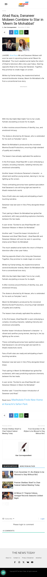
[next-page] (7, 503)
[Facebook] (11, 32)
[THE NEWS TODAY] (23, 4)
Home (4, 11)
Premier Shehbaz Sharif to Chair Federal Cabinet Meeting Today (11, 431)
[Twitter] (16, 32)
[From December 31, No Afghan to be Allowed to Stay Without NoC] (7, 474)
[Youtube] (32, 562)
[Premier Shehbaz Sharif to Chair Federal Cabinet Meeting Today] (7, 485)
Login (42, 519)
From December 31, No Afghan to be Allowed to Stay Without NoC (34, 431)
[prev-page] (3, 503)
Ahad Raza (14, 55)
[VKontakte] (28, 562)
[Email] (26, 32)
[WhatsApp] (21, 32)
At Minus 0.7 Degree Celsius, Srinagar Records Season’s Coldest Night (28, 495)
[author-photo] (23, 452)
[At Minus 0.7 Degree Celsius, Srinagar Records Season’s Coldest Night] (7, 495)
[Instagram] (19, 562)
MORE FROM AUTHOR (27, 466)
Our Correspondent (10, 27)
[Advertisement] (23, 101)
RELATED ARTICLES (10, 466)
